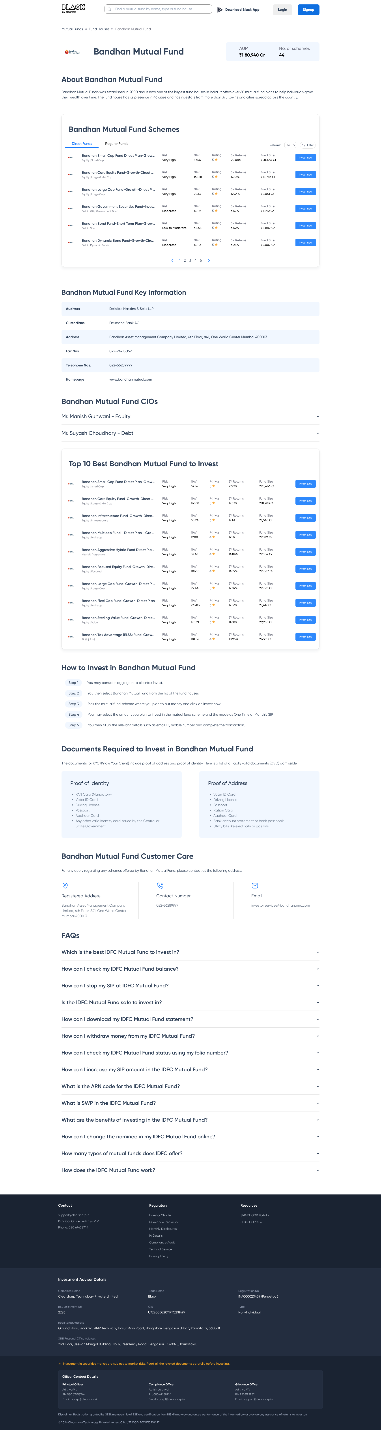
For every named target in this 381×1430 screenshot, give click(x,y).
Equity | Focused (92, 571)
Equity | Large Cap (93, 194)
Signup (308, 10)
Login (282, 10)
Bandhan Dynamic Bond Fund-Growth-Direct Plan (122, 240)
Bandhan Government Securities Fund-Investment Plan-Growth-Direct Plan (143, 206)
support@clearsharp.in (73, 1215)
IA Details (155, 1235)
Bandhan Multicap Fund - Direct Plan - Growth (119, 533)
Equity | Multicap (92, 537)
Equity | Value (90, 622)
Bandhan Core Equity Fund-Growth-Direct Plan (120, 172)
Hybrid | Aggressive (93, 554)
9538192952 (247, 1394)
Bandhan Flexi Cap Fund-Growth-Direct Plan (118, 601)
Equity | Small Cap (93, 160)
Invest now (305, 157)
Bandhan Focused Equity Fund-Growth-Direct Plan (123, 567)
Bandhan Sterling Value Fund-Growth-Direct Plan (122, 618)
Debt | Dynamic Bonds (95, 245)
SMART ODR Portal (255, 1215)
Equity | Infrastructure (95, 520)
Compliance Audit (162, 1242)
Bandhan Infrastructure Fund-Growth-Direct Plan (121, 516)
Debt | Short (89, 228)
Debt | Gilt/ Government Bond (100, 211)
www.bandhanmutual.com (130, 379)
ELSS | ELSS (88, 639)
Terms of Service (160, 1249)
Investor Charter (160, 1215)
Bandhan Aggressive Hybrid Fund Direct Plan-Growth (125, 550)
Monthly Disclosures (163, 1228)
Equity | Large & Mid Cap (97, 177)
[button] (82, 144)
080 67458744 (76, 1394)
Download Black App (242, 10)
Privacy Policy (158, 1256)
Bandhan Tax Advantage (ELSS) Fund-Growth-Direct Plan (128, 635)
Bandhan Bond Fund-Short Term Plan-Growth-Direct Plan (128, 223)
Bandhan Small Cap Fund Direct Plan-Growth (119, 155)
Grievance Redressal (163, 1222)
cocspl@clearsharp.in (171, 1399)
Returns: (275, 145)
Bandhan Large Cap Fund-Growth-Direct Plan (119, 189)
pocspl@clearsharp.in (84, 1399)
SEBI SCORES (251, 1222)
